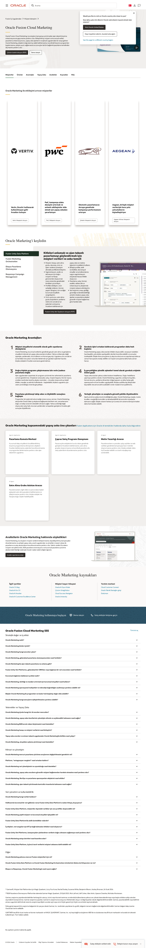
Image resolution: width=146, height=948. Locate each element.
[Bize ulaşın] (139, 5)
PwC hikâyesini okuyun (53, 220)
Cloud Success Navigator (64, 593)
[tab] (21, 253)
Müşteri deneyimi (30, 19)
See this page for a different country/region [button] (98, 40)
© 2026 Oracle (9, 942)
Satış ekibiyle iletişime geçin (105, 615)
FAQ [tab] (72, 75)
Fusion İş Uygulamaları (13, 19)
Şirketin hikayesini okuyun (88, 220)
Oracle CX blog (14, 587)
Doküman (104, 593)
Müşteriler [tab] (9, 75)
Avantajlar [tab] (30, 75)
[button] (6, 5)
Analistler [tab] (53, 75)
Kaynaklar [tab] (64, 75)
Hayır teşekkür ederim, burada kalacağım (100, 34)
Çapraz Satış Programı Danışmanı (71, 439)
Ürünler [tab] (20, 75)
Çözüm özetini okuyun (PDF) (16, 52)
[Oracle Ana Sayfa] (18, 5)
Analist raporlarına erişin (15, 555)
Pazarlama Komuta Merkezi (22, 439)
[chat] (86, 944)
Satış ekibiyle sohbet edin (100, 944)
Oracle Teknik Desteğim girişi (111, 590)
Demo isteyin (35, 52)
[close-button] (140, 944)
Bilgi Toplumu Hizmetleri (46, 942)
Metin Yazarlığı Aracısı (112, 439)
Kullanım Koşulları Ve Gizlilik (27, 942)
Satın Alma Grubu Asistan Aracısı (25, 485)
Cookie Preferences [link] (62, 942)
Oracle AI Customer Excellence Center (22, 596)
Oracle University (61, 596)
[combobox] (73, 5)
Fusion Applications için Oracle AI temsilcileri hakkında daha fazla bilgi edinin (109, 425)
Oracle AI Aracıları (15, 593)
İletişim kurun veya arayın (127, 944)
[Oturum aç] (134, 5)
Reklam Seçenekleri (76, 942)
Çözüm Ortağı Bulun (62, 590)
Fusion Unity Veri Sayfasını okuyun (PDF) (60, 312)
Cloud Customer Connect (110, 587)
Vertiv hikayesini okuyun (20, 220)
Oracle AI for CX (14, 590)
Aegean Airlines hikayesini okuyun (122, 220)
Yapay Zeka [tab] (41, 75)
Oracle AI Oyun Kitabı (62, 587)
